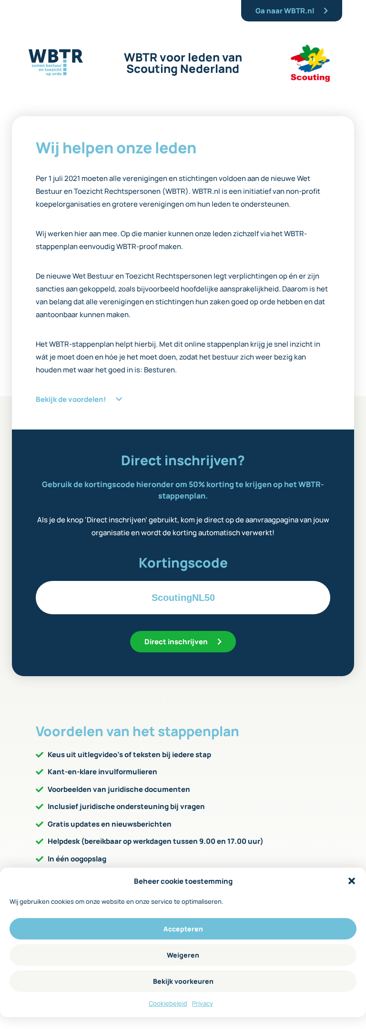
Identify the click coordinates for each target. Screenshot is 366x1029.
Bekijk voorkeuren (183, 981)
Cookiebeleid (168, 1003)
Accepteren (183, 928)
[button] (351, 881)
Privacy (202, 1003)
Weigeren (183, 954)
